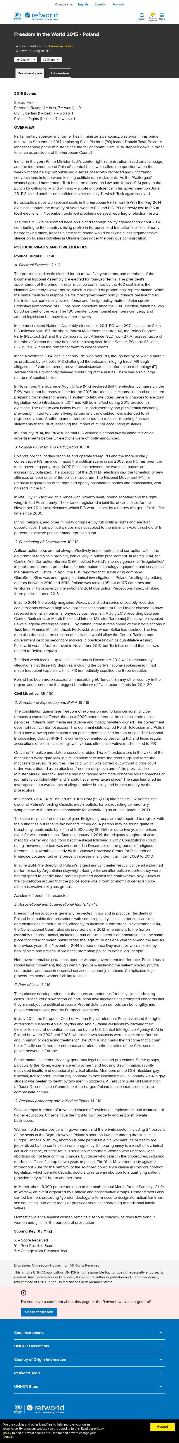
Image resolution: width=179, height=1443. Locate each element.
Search (141, 18)
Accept (162, 1426)
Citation (26, 59)
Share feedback (39, 1312)
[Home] (36, 16)
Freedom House (61, 46)
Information (60, 73)
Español (100, 4)
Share (51, 59)
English (82, 4)
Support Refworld (152, 19)
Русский (118, 4)
